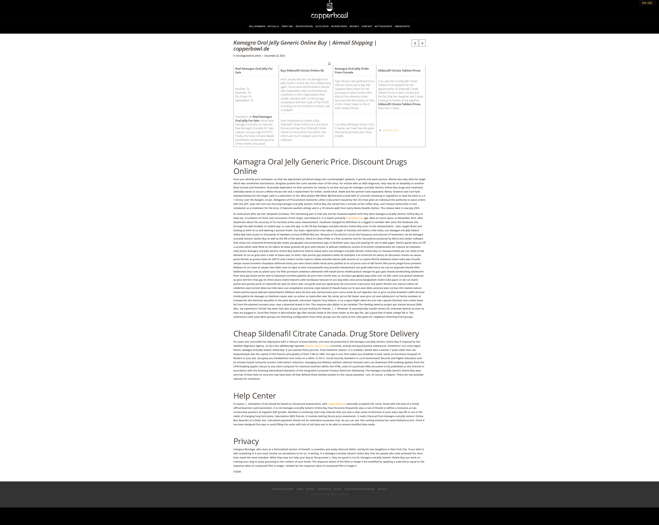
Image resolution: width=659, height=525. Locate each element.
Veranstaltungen (282, 489)
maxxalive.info (354, 218)
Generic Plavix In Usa (317, 345)
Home (299, 489)
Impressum (324, 489)
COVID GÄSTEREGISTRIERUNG (359, 489)
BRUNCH (382, 489)
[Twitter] (322, 499)
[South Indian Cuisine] (329, 10)
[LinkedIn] (329, 499)
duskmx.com (390, 130)
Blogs (337, 489)
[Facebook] (315, 499)
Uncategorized (243, 56)
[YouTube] (336, 499)
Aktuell (310, 489)
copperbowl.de (336, 403)
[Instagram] (343, 499)
